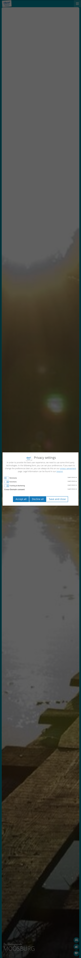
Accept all (21, 499)
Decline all (38, 499)
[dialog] (40, 479)
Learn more (71, 477)
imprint (60, 471)
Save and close (57, 499)
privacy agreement (68, 468)
